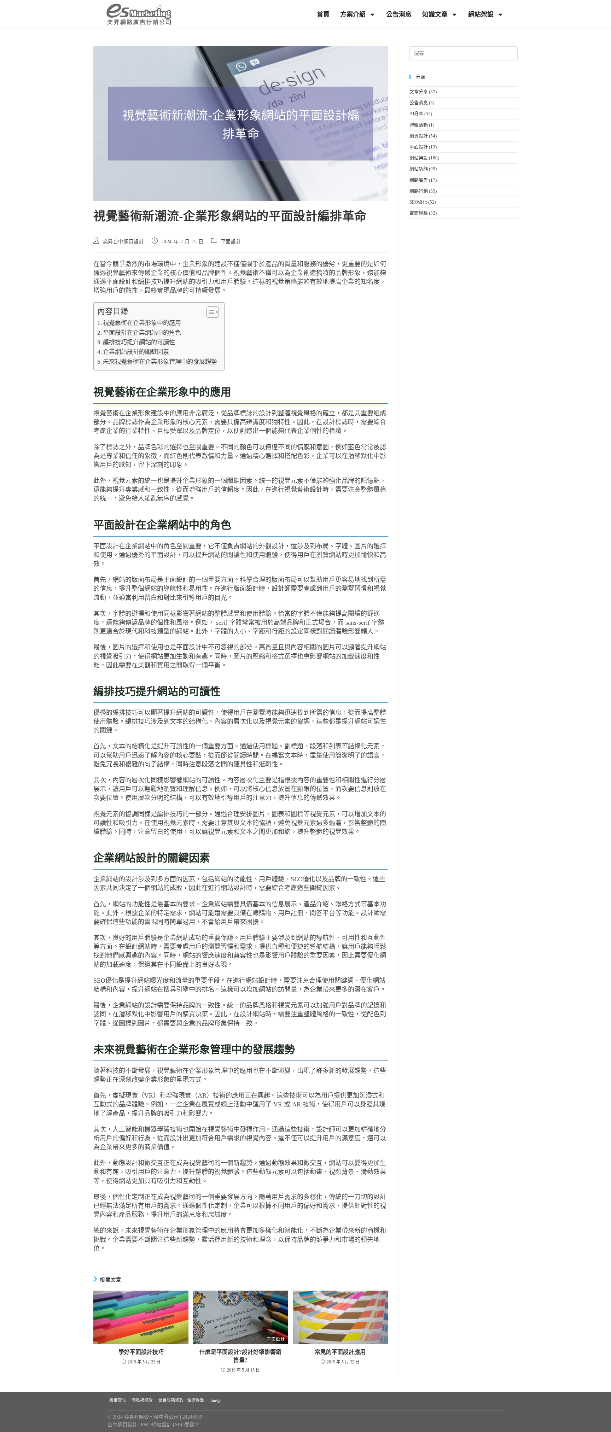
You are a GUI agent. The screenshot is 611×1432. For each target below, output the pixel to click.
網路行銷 (418, 191)
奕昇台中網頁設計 (123, 241)
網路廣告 (418, 180)
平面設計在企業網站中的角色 (142, 332)
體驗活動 (418, 125)
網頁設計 (418, 136)
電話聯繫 (195, 1400)
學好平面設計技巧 (141, 1352)
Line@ (215, 1400)
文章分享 (418, 91)
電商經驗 (418, 213)
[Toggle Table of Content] (209, 312)
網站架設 (481, 14)
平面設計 (231, 241)
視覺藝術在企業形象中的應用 (142, 323)
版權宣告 (117, 1400)
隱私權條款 (142, 1400)
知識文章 (435, 14)
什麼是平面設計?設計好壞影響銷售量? (240, 1356)
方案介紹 (353, 14)
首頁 (323, 14)
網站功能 (418, 168)
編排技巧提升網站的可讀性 (139, 342)
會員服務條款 (171, 1400)
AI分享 (416, 113)
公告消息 (399, 14)
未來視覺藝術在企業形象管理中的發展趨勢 (160, 361)
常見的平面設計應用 (340, 1352)
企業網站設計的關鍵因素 (136, 352)
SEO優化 (418, 202)
